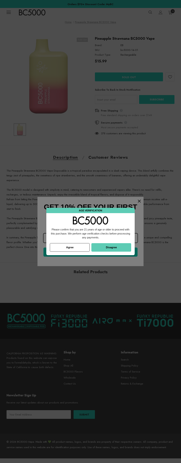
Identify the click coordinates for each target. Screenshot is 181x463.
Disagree (111, 247)
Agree (70, 247)
